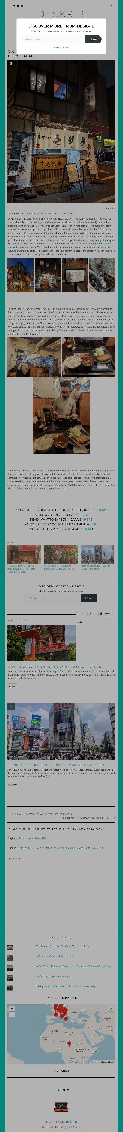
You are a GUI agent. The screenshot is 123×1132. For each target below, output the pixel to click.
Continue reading (61, 47)
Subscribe (93, 39)
